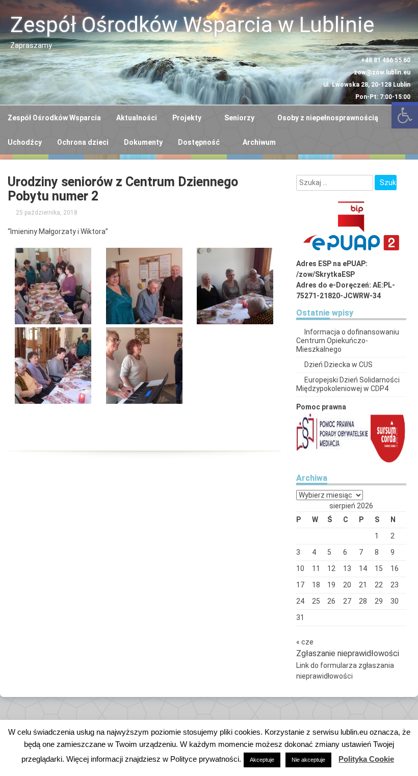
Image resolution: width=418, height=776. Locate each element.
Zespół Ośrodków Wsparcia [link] (54, 118)
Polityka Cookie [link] (366, 759)
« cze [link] (305, 642)
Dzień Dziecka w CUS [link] (338, 364)
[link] (48, 212)
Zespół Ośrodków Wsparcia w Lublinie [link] (192, 24)
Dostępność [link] (199, 142)
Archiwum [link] (259, 142)
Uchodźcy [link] (25, 142)
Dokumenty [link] (143, 142)
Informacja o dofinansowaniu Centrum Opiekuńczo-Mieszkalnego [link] (347, 340)
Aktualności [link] (136, 118)
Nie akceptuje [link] (308, 760)
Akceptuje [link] (262, 760)
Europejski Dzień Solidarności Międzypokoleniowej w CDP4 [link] (348, 384)
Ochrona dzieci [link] (83, 142)
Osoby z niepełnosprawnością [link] (327, 118)
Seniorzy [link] (239, 118)
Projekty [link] (186, 118)
